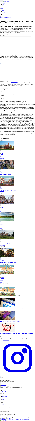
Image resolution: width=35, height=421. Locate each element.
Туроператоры (4, 391)
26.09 (3, 158)
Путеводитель (4, 390)
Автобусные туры (4, 394)
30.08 (1, 245)
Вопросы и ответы (4, 403)
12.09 (1, 158)
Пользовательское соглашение (14, 419)
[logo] (6, 1)
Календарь (3, 4)
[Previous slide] (1, 140)
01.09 (4, 245)
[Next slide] (2, 140)
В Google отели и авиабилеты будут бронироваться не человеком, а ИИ (13, 297)
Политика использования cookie (24, 419)
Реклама (3, 404)
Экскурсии (3, 3)
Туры (3, 2)
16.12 (1, 211)
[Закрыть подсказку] (0, 376)
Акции (3, 13)
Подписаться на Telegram (5, 340)
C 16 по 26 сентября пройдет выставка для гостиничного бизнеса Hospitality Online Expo (16, 333)
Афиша (3, 6)
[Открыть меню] (1, 1)
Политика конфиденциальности (5, 419)
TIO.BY (2, 418)
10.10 (4, 158)
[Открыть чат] (0, 383)
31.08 (3, 245)
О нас (3, 399)
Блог (2, 5)
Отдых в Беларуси (4, 396)
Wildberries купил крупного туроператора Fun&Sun (10, 321)
